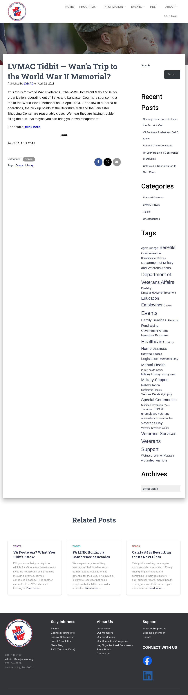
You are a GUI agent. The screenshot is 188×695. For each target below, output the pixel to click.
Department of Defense (153, 258)
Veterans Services (158, 433)
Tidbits (28, 159)
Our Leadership (106, 636)
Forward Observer (153, 197)
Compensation (151, 253)
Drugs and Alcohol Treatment (158, 292)
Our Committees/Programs (112, 641)
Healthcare (152, 341)
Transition (146, 409)
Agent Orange (149, 248)
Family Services (153, 320)
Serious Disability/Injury (156, 394)
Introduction (104, 628)
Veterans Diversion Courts (155, 428)
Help (154, 6)
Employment (153, 305)
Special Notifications (62, 636)
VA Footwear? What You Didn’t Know (34, 554)
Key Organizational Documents (115, 645)
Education (150, 298)
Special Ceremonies (159, 400)
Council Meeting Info (63, 632)
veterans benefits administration (157, 418)
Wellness (146, 455)
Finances (173, 320)
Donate (147, 636)
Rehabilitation (150, 385)
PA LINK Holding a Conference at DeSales (91, 554)
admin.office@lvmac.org (19, 659)
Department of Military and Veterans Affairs (157, 265)
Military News (169, 374)
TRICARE (158, 409)
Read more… (33, 588)
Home (69, 6)
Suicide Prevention (152, 405)
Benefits (167, 247)
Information (114, 6)
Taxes (167, 405)
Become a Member (154, 632)
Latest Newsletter (61, 641)
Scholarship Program (151, 390)
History (29, 165)
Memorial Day (169, 358)
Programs (87, 6)
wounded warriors (154, 460)
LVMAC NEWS (151, 204)
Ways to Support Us (154, 628)
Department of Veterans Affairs (157, 278)
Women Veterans (164, 455)
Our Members (105, 632)
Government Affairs (154, 331)
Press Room (104, 649)
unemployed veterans (155, 413)
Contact (171, 15)
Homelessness (154, 348)
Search (145, 65)
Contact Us (103, 653)
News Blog (57, 645)
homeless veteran (151, 353)
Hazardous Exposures (154, 335)
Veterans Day (152, 423)
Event (168, 306)
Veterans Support (151, 445)
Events (137, 6)
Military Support (155, 380)
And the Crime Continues (157, 145)
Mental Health (153, 365)
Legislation (149, 359)
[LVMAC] (17, 11)
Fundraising (149, 325)
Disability (146, 288)
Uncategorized (151, 218)
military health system (152, 370)
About (170, 6)
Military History (150, 374)
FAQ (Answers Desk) (63, 649)
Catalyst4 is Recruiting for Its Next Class (151, 554)
